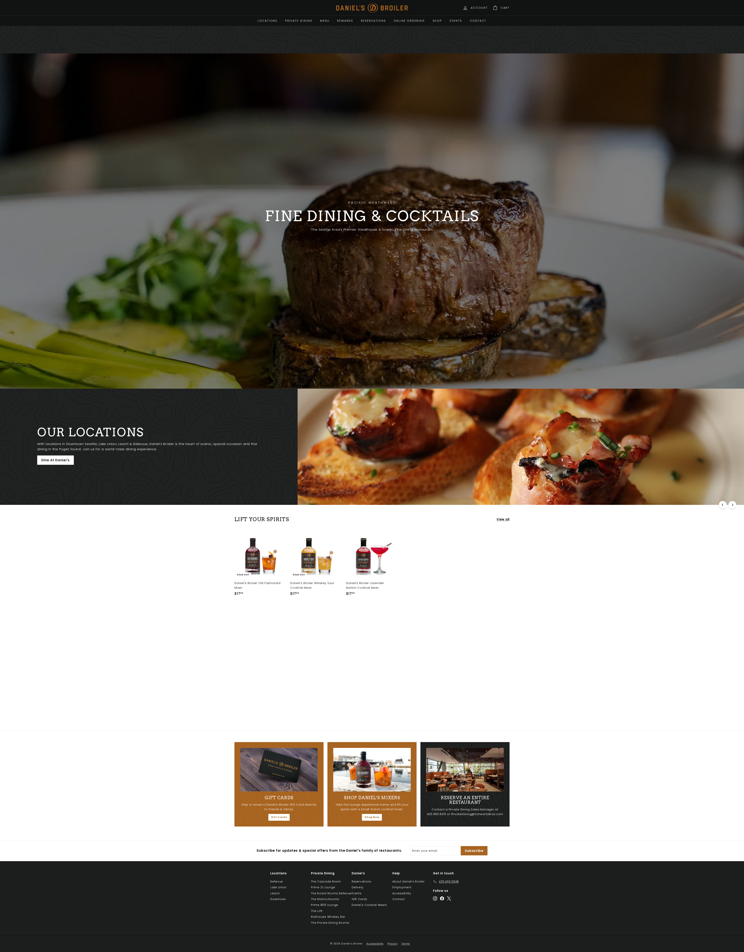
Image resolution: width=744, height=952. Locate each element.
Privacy (392, 943)
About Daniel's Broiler (408, 881)
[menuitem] (267, 20)
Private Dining (298, 21)
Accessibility (401, 893)
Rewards (345, 21)
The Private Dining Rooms (330, 923)
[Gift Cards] (279, 769)
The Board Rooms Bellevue (331, 893)
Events (456, 21)
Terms (405, 943)
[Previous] (723, 505)
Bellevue (276, 881)
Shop (437, 21)
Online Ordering (409, 21)
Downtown (278, 899)
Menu (324, 21)
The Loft (317, 911)
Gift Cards (279, 817)
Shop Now (372, 817)
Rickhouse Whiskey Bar (328, 917)
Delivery (357, 887)
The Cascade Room (326, 881)
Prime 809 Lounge (324, 905)
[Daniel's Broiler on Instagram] (435, 898)
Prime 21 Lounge (323, 887)
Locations (267, 21)
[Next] (732, 505)
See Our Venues (502, 457)
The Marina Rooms (325, 899)
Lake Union (278, 887)
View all (503, 519)
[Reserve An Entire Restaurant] (465, 769)
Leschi (275, 893)
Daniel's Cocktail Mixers (369, 905)
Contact (478, 21)
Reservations (373, 21)
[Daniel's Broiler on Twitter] (449, 898)
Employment (402, 887)
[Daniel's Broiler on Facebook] (442, 898)
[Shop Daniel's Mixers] (372, 769)
